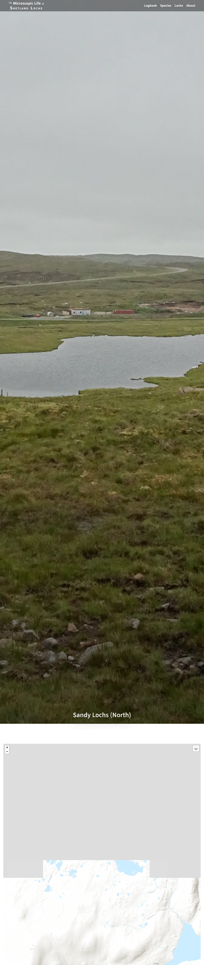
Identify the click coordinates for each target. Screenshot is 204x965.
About (190, 5)
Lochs (179, 5)
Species (165, 5)
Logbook (150, 5)
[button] (7, 747)
